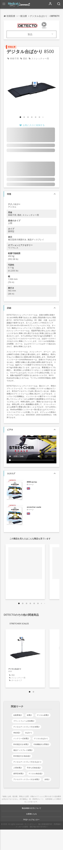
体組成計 (16, 732)
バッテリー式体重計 (21, 738)
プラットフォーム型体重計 (23, 721)
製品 (30, 34)
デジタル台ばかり (41, 738)
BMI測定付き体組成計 (22, 756)
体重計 (29, 715)
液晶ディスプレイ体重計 (23, 750)
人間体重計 (17, 767)
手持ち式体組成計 (34, 767)
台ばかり (28, 732)
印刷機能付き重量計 (41, 744)
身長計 (47, 779)
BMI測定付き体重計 (21, 744)
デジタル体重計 (43, 715)
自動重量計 (17, 715)
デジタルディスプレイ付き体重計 (26, 727)
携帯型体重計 (18, 773)
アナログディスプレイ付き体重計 (26, 779)
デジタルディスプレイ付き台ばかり (27, 762)
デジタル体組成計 (36, 773)
